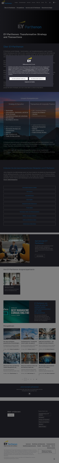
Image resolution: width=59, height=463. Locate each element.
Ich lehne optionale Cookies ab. (19, 78)
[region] (29, 71)
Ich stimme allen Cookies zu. (37, 78)
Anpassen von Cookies (30, 81)
